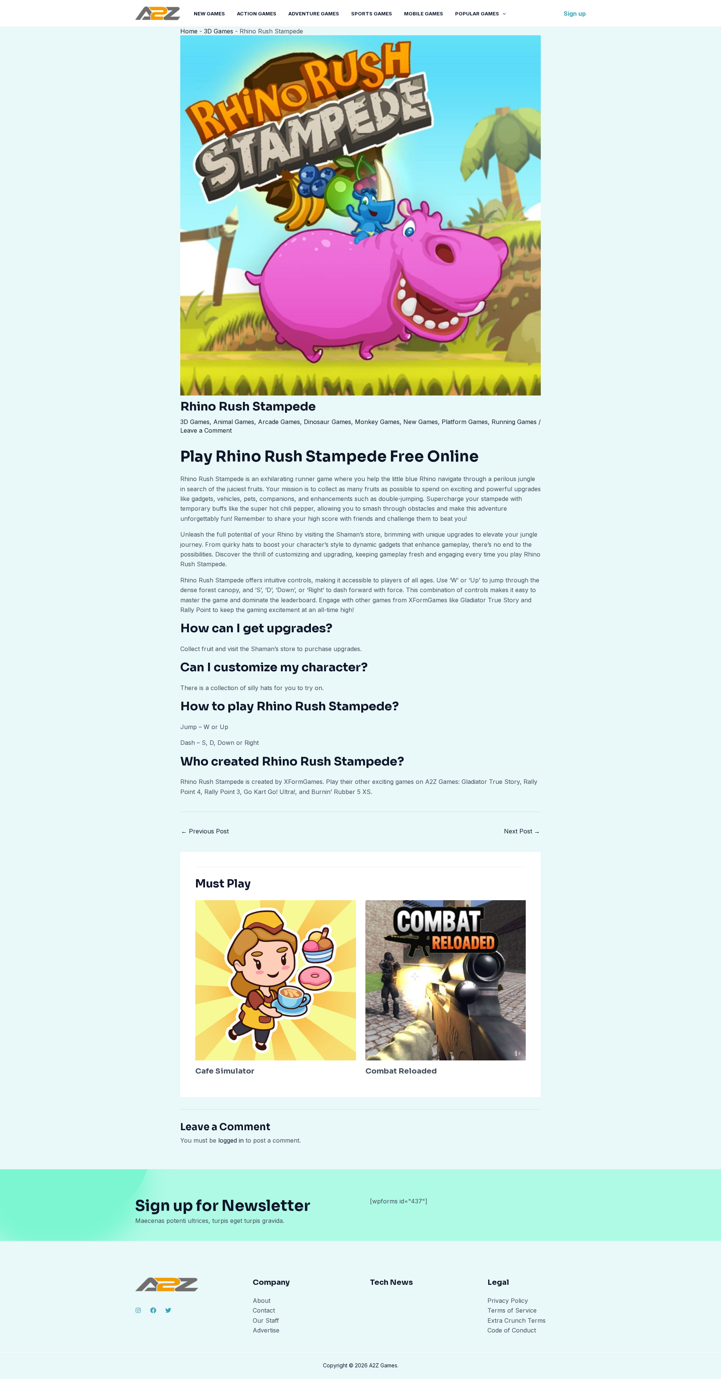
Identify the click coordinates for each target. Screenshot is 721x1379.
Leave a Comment (206, 430)
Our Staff (266, 1320)
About (261, 1300)
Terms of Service (512, 1310)
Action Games (256, 14)
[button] (502, 13)
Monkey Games (377, 422)
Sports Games (371, 14)
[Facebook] (153, 1310)
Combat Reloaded (401, 1071)
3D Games (218, 31)
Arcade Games (279, 422)
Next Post (522, 831)
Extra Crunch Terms (516, 1320)
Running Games (514, 422)
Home (189, 31)
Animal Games (233, 422)
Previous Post (205, 831)
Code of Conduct (511, 1330)
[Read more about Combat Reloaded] (445, 979)
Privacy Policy (507, 1300)
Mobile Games (423, 14)
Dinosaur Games (327, 422)
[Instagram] (138, 1310)
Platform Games (465, 422)
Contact (264, 1310)
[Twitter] (168, 1310)
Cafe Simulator (225, 1071)
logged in (231, 1140)
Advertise (266, 1330)
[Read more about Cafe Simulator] (275, 979)
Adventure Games (313, 14)
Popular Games (477, 14)
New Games (209, 14)
